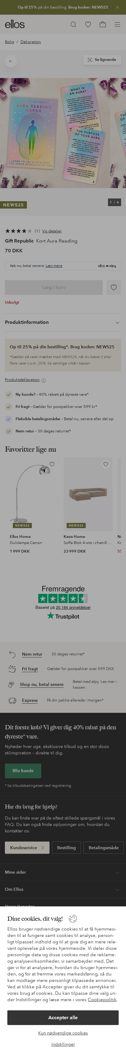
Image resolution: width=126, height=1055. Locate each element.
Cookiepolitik (102, 999)
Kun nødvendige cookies (63, 1033)
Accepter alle (63, 1017)
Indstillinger (63, 1044)
